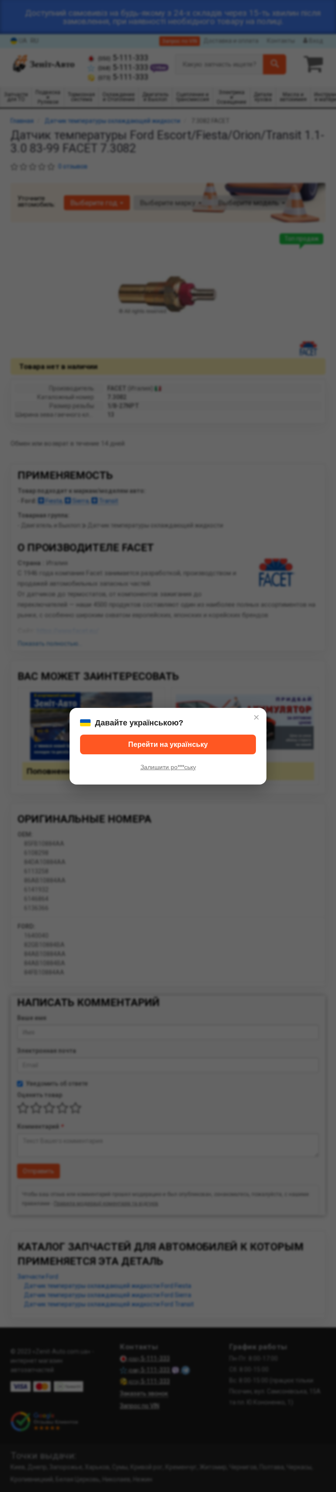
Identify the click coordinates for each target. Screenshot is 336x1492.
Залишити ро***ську (168, 767)
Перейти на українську (168, 744)
